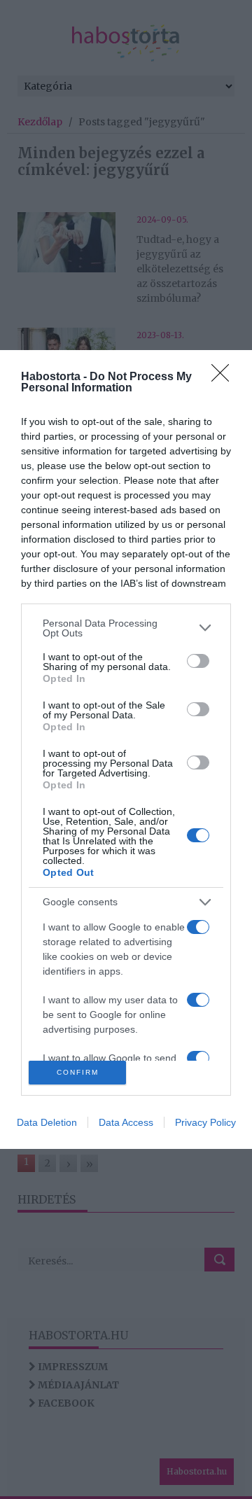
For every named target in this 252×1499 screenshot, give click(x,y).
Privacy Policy (205, 1122)
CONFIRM (78, 1072)
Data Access (126, 1122)
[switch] (198, 661)
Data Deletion (47, 1122)
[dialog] (126, 749)
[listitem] (126, 628)
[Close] (224, 377)
